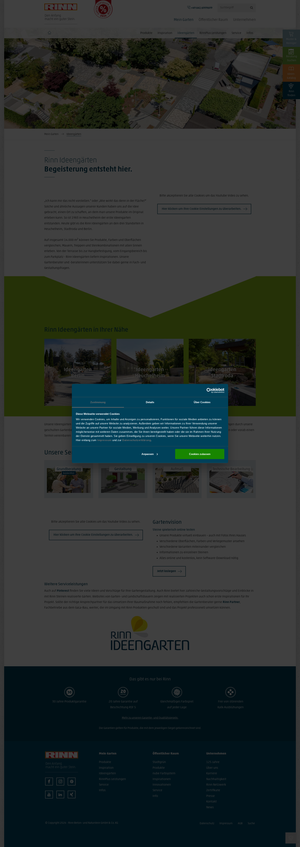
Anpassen (147, 453)
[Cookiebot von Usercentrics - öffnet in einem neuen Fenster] (209, 390)
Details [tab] (150, 402)
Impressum (104, 440)
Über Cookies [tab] (202, 402)
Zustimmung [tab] (98, 402)
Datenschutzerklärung (136, 440)
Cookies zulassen (199, 453)
